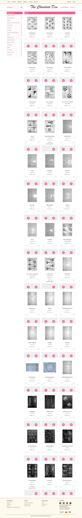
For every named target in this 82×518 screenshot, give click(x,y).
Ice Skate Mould (32, 101)
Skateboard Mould (50, 446)
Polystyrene (9, 54)
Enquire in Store (49, 143)
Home (9, 1)
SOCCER (67, 205)
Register (69, 1)
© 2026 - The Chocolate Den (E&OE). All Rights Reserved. (41, 515)
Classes (35, 1)
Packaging (9, 49)
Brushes (8, 20)
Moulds (8, 47)
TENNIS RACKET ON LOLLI (67, 377)
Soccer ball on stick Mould (67, 101)
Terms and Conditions (28, 502)
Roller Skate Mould (67, 239)
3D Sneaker (49, 480)
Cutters (8, 35)
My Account (44, 504)
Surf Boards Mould (32, 446)
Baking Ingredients (11, 17)
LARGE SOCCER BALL (49, 377)
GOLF (32, 239)
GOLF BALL (67, 170)
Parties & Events (10, 52)
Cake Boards (10, 25)
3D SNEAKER (32, 411)
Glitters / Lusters (10, 42)
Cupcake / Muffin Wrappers (13, 32)
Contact (30, 1)
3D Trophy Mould (32, 480)
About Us (25, 1)
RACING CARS (67, 136)
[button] (28, 46)
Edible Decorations (11, 40)
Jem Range (9, 44)
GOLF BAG (32, 205)
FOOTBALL (50, 239)
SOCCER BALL (67, 274)
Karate (32, 136)
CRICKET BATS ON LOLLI (67, 308)
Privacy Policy (27, 504)
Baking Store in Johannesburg (13, 507)
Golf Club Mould (67, 67)
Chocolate (9, 27)
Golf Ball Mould (32, 33)
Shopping (19, 1)
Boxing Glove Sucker (67, 480)
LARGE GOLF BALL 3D (67, 411)
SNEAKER (50, 342)
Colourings (9, 30)
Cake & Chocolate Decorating (13, 22)
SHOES (49, 308)
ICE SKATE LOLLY (49, 411)
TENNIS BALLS (32, 308)
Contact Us (9, 504)
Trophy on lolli (50, 274)
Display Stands (10, 37)
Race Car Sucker (49, 101)
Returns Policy (27, 505)
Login (74, 1)
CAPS (32, 170)
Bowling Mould (50, 33)
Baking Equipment (11, 15)
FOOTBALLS (49, 170)
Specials (14, 1)
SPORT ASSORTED (32, 342)
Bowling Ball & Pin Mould (67, 446)
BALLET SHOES (50, 205)
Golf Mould (67, 33)
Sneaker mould (32, 67)
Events (8, 505)
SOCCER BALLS (32, 377)
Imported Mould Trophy (50, 136)
